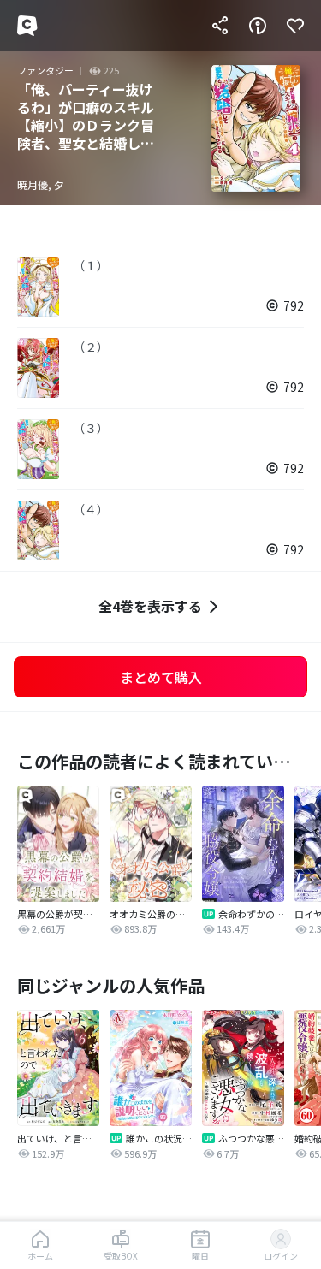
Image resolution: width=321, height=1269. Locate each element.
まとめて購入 (161, 677)
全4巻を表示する (150, 606)
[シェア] (220, 25)
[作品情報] (257, 25)
